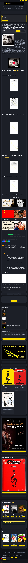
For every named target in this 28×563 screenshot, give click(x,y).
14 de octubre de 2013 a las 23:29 (16, 254)
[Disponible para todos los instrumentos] (14, 474)
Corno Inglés (4, 335)
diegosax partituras (9, 254)
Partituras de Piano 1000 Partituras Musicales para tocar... (14, 321)
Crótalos (8, 335)
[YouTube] (23, 0)
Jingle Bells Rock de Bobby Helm (21, 543)
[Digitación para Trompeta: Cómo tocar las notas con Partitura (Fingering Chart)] (4, 318)
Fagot (19, 335)
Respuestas (6, 252)
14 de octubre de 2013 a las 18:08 (12, 245)
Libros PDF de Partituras (14, 8)
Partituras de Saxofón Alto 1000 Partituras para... (13, 325)
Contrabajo (23, 334)
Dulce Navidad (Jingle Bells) (6, 543)
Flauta (22, 335)
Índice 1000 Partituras (8, 8)
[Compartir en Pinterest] (19, 234)
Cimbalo (17, 334)
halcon (6, 245)
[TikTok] (22, 0)
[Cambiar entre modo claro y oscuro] (1, 561)
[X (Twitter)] (25, 0)
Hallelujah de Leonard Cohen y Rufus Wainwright (14, 514)
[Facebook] (21, 0)
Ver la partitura (6, 516)
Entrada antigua (16, 293)
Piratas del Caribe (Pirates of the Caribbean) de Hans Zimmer (21, 514)
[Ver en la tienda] (14, 523)
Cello (4, 24)
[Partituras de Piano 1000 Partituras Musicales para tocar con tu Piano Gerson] (4, 322)
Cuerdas (17, 335)
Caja (3, 334)
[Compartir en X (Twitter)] (15, 234)
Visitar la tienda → (5, 20)
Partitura (16, 70)
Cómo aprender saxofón (21, 8)
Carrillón (9, 334)
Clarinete (20, 334)
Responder (6, 272)
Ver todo (13, 502)
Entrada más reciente (10, 293)
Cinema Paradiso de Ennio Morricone (6, 514)
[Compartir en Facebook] (14, 234)
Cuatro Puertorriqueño (12, 335)
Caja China (6, 334)
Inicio (4, 8)
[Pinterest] (26, 0)
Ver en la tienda (14, 451)
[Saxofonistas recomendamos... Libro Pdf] (14, 434)
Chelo (14, 334)
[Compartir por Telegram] (17, 234)
